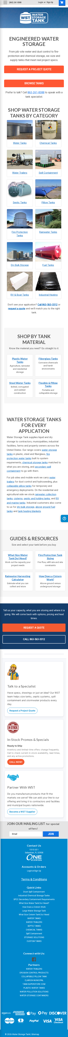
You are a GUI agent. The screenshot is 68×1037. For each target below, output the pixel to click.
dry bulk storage (25, 506)
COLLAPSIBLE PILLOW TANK (34, 976)
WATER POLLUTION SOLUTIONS (34, 992)
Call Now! (15, 762)
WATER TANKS (34, 918)
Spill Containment (34, 933)
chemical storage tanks (35, 462)
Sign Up (50, 2)
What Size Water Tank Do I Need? (34, 903)
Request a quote (34, 627)
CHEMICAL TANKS (34, 930)
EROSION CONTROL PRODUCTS (34, 973)
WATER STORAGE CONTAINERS (34, 995)
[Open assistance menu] (64, 518)
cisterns (18, 498)
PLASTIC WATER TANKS (34, 988)
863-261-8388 (36, 92)
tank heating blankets (29, 511)
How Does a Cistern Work (34, 907)
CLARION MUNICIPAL (34, 980)
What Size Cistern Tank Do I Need (34, 914)
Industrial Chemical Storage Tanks (34, 895)
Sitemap (35, 1034)
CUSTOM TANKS (34, 941)
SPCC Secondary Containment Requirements (34, 899)
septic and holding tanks (37, 498)
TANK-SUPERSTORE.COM (34, 984)
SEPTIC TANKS (34, 926)
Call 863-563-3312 (47, 304)
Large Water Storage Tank (34, 911)
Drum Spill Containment (34, 892)
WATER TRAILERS (34, 922)
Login (40, 2)
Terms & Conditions (34, 879)
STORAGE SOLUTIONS (34, 937)
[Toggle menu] (5, 5)
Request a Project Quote (22, 710)
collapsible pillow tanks (19, 485)
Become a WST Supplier (22, 811)
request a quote (16, 308)
